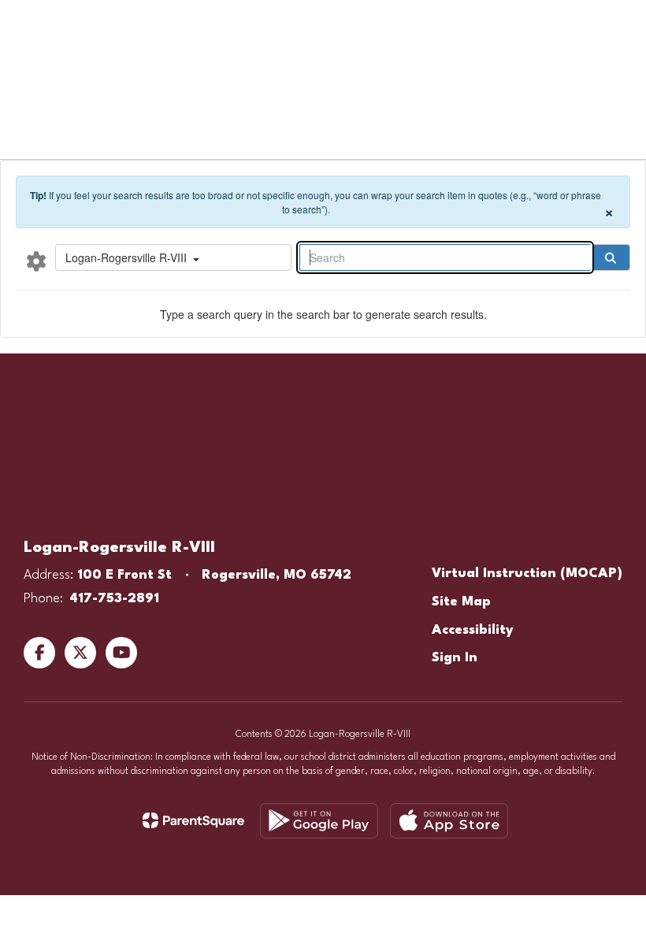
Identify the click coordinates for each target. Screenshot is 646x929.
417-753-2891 (114, 598)
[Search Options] (36, 260)
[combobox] (173, 257)
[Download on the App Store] (449, 820)
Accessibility (473, 630)
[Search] (610, 257)
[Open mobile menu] (32, 23)
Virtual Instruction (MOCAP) (527, 573)
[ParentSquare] (193, 820)
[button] (458, 23)
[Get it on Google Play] (319, 820)
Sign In (454, 657)
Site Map (461, 602)
